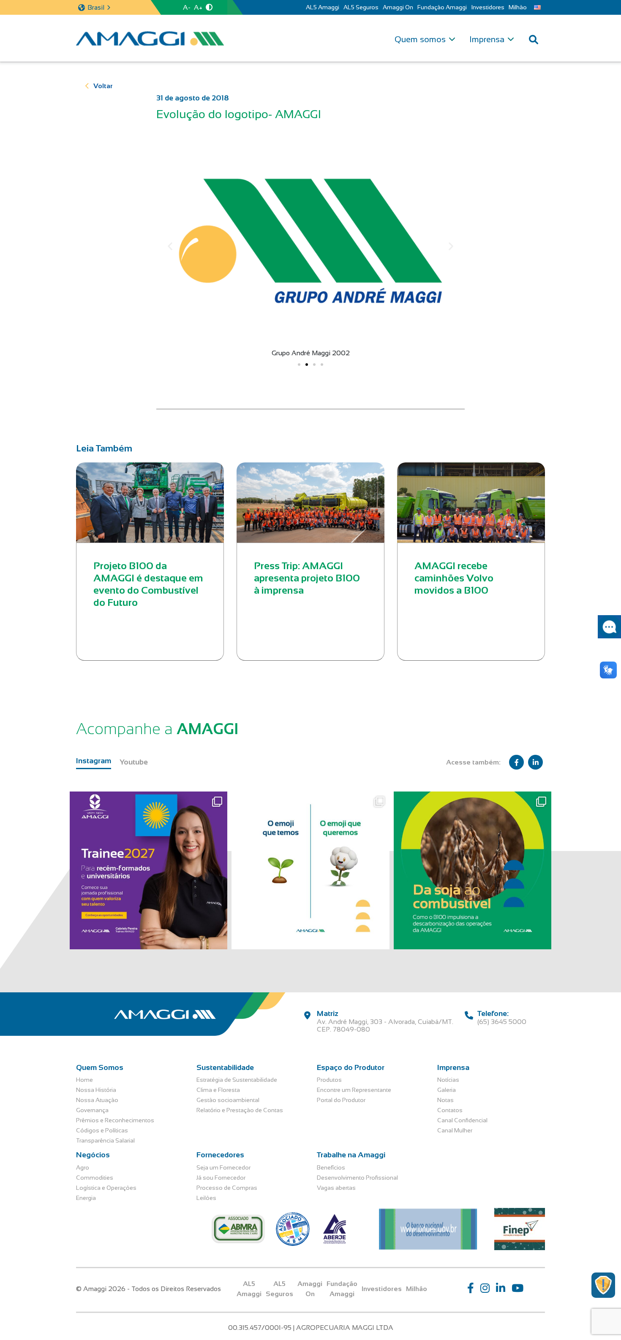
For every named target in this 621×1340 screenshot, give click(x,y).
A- (187, 7)
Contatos (450, 1110)
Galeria (446, 1089)
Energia (86, 1197)
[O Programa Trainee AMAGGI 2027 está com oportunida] (148, 870)
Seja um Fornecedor (223, 1167)
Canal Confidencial (462, 1120)
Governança (92, 1110)
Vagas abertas (336, 1187)
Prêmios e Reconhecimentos (115, 1120)
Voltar (103, 85)
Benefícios (331, 1167)
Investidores (487, 7)
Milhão (518, 7)
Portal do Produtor (341, 1100)
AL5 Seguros (361, 7)
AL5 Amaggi (322, 7)
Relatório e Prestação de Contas (239, 1110)
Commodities (94, 1177)
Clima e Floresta (218, 1089)
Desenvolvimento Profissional (357, 1177)
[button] (170, 246)
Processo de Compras (226, 1187)
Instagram (93, 760)
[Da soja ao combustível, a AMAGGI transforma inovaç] (472, 870)
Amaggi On (398, 7)
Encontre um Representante (354, 1089)
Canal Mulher (454, 1130)
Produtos (329, 1079)
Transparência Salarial (105, 1140)
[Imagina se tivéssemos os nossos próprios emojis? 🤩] (310, 870)
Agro (82, 1167)
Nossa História (96, 1089)
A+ (198, 7)
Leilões (206, 1197)
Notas (445, 1100)
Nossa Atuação (97, 1100)
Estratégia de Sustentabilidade (236, 1079)
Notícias (448, 1079)
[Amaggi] (150, 38)
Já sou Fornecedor (220, 1177)
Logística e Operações (106, 1187)
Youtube (134, 762)
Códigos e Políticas (102, 1130)
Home (84, 1079)
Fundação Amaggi (442, 7)
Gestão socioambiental (227, 1100)
